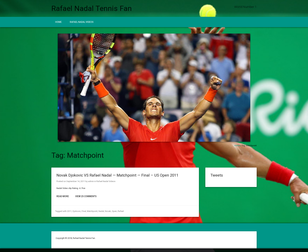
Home (58, 22)
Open (114, 211)
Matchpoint (92, 211)
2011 (69, 211)
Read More (62, 196)
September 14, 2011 (75, 181)
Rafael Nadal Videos (82, 22)
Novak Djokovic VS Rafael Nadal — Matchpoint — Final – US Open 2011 (117, 175)
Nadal (101, 211)
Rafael (121, 211)
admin (91, 181)
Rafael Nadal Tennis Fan (91, 8)
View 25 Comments (86, 196)
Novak (108, 211)
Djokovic (77, 211)
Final (84, 211)
